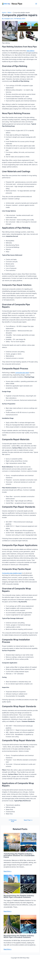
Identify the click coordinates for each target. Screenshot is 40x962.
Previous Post (12, 820)
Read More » (8, 871)
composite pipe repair (22, 372)
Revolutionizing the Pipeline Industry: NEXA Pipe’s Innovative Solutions (19, 896)
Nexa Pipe (17, 3)
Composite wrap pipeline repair (12, 573)
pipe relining (30, 51)
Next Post (28, 820)
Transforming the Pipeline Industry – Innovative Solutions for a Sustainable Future (19, 855)
